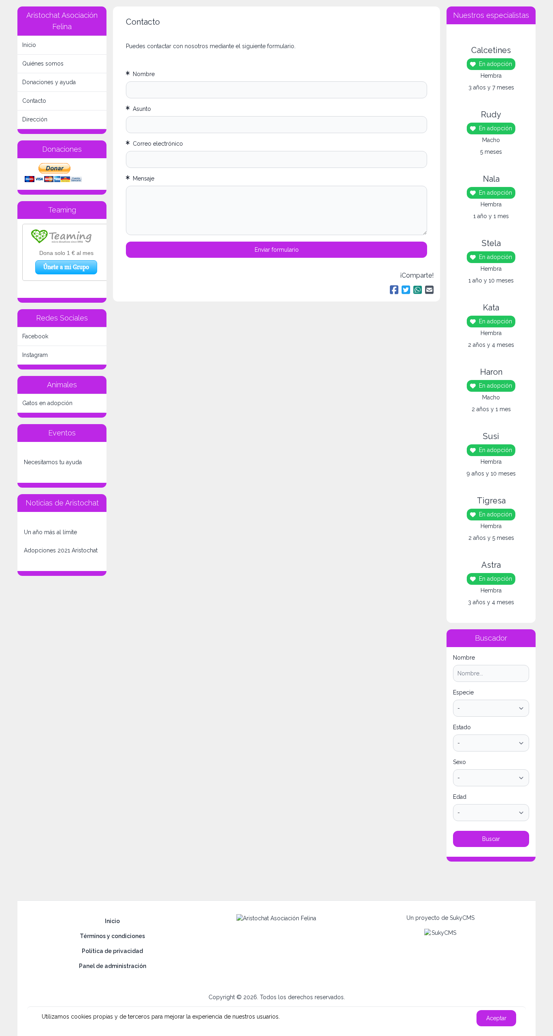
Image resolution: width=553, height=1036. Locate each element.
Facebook (35, 336)
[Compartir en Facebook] (394, 290)
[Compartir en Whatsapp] (417, 290)
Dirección (34, 119)
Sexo (459, 762)
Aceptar (496, 1018)
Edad (459, 797)
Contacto (34, 101)
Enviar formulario (277, 249)
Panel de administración (112, 966)
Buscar (491, 839)
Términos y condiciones (112, 936)
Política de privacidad (112, 951)
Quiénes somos (43, 63)
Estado (462, 727)
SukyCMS (462, 918)
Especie (463, 692)
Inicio (29, 45)
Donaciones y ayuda (49, 82)
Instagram (35, 355)
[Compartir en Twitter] (406, 290)
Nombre (464, 657)
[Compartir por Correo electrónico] (429, 290)
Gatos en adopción (47, 403)
